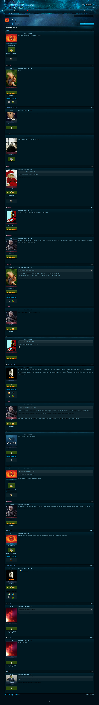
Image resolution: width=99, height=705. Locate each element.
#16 (91, 530)
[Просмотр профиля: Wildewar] (11, 244)
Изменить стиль (9, 700)
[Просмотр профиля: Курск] (11, 38)
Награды (23, 10)
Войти (83, 4)
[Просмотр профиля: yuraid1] (11, 678)
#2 (91, 65)
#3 (91, 107)
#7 (91, 235)
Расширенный (93, 16)
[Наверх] (49, 701)
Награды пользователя (11, 55)
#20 (91, 671)
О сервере (38, 10)
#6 (91, 207)
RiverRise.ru (9, 10)
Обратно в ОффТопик (89, 694)
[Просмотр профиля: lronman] (11, 216)
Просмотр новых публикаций (82, 10)
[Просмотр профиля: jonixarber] (11, 440)
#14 (91, 465)
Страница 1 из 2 (8, 24)
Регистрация (88, 4)
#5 (91, 166)
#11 (91, 364)
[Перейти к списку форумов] (22, 5)
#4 (91, 134)
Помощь (30, 700)
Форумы (16, 10)
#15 (91, 501)
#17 (91, 565)
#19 (91, 637)
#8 (91, 264)
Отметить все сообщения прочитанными (20, 700)
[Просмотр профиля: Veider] (11, 144)
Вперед (17, 694)
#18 (91, 603)
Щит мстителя (24, 570)
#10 (91, 336)
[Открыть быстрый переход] (91, 10)
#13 (91, 431)
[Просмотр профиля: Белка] (11, 77)
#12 (91, 401)
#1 (91, 30)
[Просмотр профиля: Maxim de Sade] (11, 373)
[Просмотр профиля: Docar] (11, 177)
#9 (91, 306)
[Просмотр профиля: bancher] (11, 614)
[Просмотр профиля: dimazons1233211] (11, 116)
